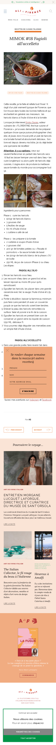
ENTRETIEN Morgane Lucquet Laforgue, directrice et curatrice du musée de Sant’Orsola (27, 500)
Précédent (16, 430)
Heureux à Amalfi (42, 575)
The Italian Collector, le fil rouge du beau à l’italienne (18, 572)
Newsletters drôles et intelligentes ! (28, 2)
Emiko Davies (32, 122)
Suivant (38, 430)
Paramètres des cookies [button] (28, 732)
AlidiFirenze (28, 11)
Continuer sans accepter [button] (28, 713)
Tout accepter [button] (28, 738)
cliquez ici (38, 723)
